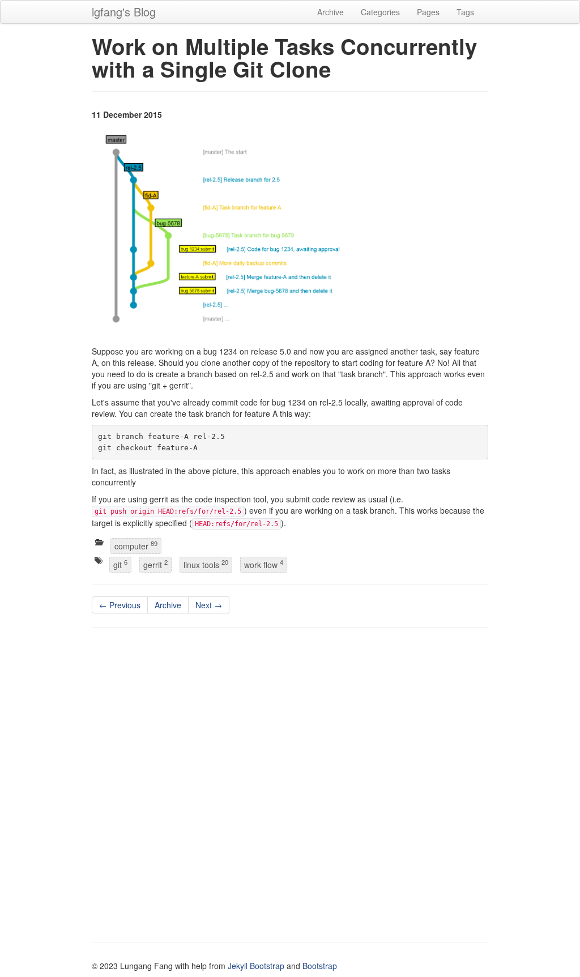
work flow (263, 563)
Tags (465, 12)
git (120, 563)
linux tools (206, 563)
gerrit (155, 563)
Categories (380, 12)
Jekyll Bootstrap (256, 965)
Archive (330, 12)
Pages (428, 12)
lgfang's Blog (124, 11)
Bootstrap (319, 965)
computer (135, 545)
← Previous (119, 605)
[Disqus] (290, 781)
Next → (208, 605)
